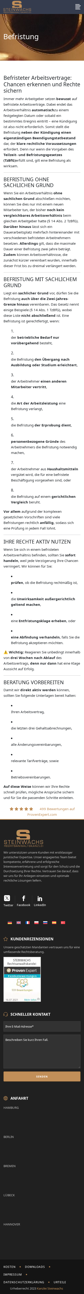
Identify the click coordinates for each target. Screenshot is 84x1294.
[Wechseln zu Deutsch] (9, 922)
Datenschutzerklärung (24, 1282)
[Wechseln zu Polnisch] (36, 922)
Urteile (60, 1282)
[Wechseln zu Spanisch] (54, 922)
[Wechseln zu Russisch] (45, 922)
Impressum (13, 1275)
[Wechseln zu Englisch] (18, 922)
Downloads (35, 1267)
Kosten (10, 1267)
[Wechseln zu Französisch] (27, 922)
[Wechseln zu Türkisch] (63, 922)
